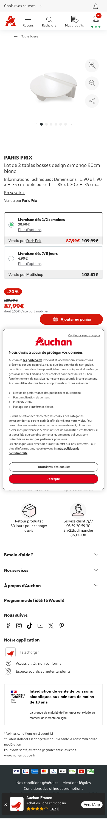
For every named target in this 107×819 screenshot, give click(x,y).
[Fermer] (5, 804)
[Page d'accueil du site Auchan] (10, 21)
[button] (36, 124)
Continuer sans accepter (84, 335)
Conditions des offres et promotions (53, 788)
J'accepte (53, 479)
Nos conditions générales (37, 782)
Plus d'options (29, 229)
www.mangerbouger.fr (19, 755)
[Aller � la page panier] (96, 21)
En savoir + (14, 193)
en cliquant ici (43, 734)
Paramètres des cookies (54, 467)
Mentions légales (77, 782)
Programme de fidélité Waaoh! (34, 600)
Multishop (34, 274)
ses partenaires (32, 360)
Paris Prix (29, 200)
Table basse (29, 36)
